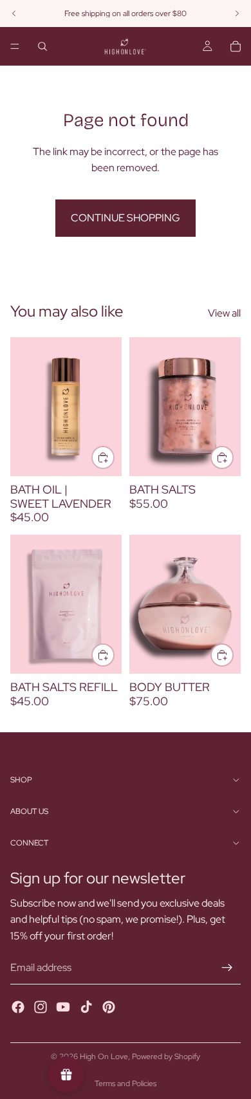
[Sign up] (227, 968)
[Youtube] (63, 1007)
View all (224, 313)
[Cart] (235, 46)
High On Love (104, 1056)
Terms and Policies (125, 1083)
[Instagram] (40, 1007)
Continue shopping (125, 218)
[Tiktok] (86, 1007)
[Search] (42, 46)
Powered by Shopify (166, 1056)
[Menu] (15, 46)
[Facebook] (18, 1007)
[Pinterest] (108, 1007)
